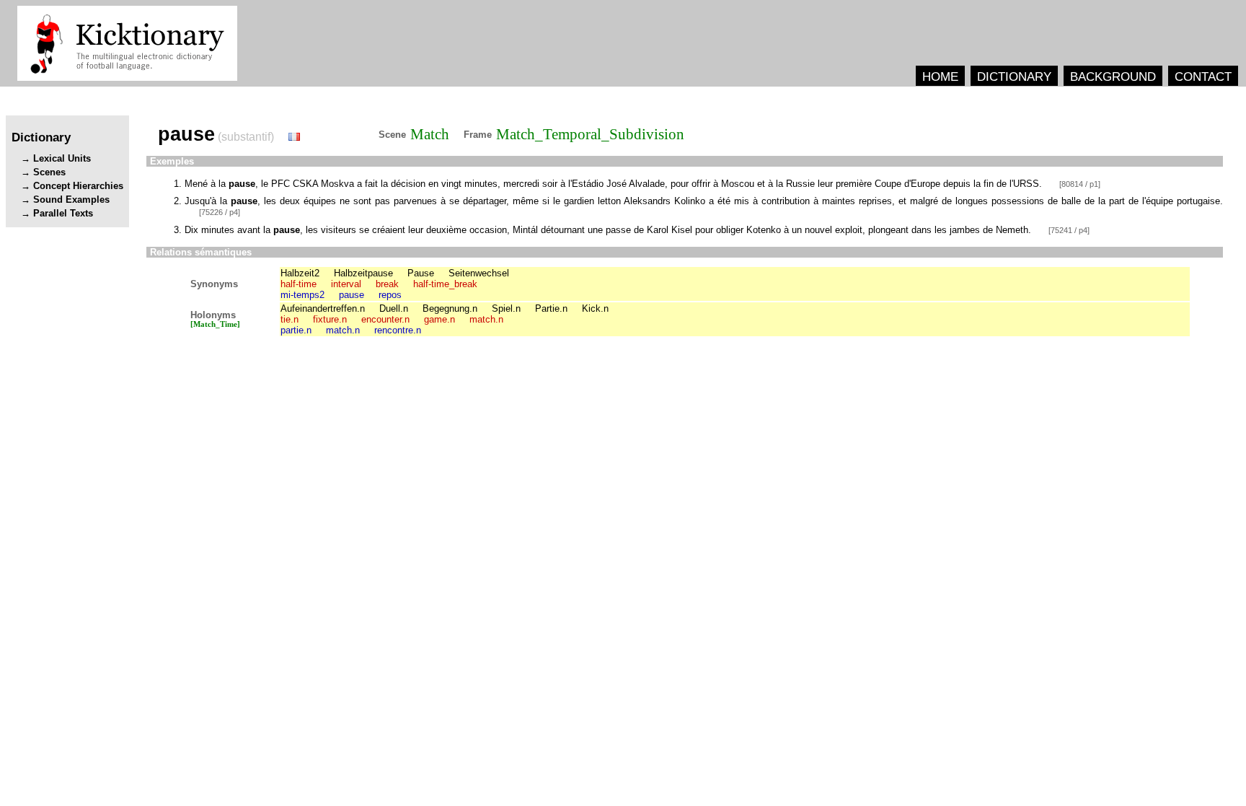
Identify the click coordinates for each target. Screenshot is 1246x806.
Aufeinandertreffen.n (322, 308)
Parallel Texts (63, 213)
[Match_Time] (215, 324)
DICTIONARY (1014, 76)
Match (429, 134)
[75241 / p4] (1069, 230)
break (387, 284)
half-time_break (445, 284)
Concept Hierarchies (78, 185)
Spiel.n (506, 308)
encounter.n (385, 319)
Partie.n (551, 308)
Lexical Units (62, 158)
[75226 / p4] (219, 212)
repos (390, 294)
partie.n (296, 330)
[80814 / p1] (1079, 184)
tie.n (289, 319)
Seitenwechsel (479, 273)
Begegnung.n (450, 308)
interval (346, 284)
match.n (486, 319)
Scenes (49, 172)
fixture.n (330, 319)
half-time (298, 284)
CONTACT (1203, 76)
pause (351, 294)
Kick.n (595, 308)
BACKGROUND (1113, 76)
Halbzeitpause (363, 273)
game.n (439, 319)
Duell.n (393, 308)
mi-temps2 (302, 294)
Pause (420, 273)
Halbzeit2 (299, 273)
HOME (940, 76)
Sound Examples (71, 199)
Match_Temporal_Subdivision (590, 134)
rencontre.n (397, 330)
